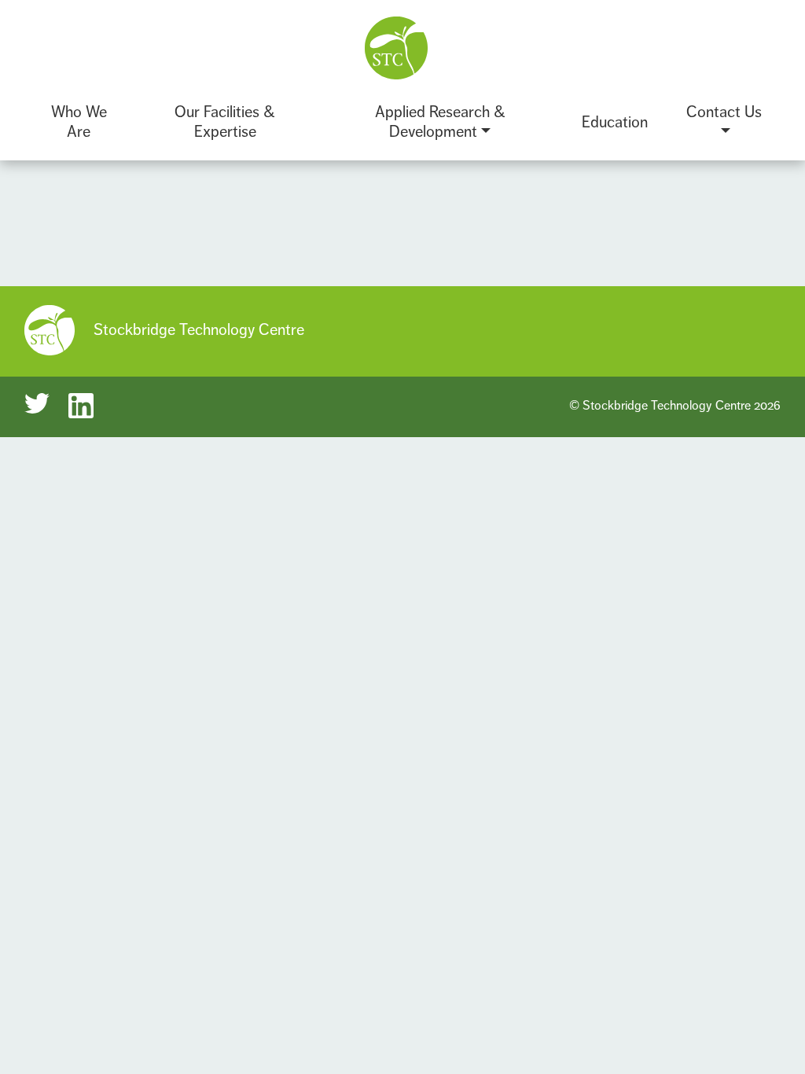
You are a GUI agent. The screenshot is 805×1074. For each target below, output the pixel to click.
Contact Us (724, 112)
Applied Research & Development (440, 122)
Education (615, 122)
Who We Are (79, 122)
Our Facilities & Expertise (225, 122)
